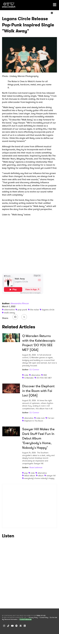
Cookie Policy (44, 617)
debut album (29, 475)
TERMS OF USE (40, 616)
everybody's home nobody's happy (39, 478)
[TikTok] (8, 626)
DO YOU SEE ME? (44, 377)
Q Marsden (29, 377)
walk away (9, 312)
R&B (45, 375)
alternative (9, 309)
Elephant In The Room (33, 420)
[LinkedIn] (25, 626)
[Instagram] (4, 626)
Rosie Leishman (36, 467)
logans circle (48, 309)
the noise (34, 309)
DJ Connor (34, 369)
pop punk (22, 309)
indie (26, 375)
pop (26, 473)
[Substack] (21, 626)
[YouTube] (12, 626)
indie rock (40, 418)
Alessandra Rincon (20, 303)
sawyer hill (51, 475)
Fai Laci (51, 418)
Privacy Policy (33, 617)
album (40, 475)
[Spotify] (16, 626)
